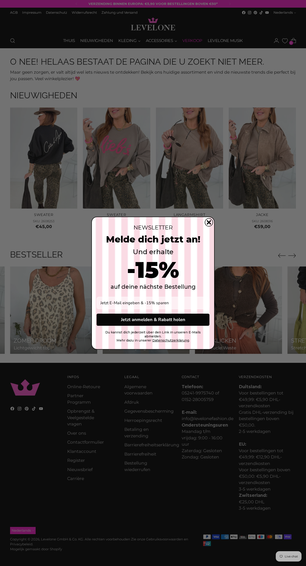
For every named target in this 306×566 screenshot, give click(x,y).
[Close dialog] (209, 222)
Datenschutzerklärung (170, 340)
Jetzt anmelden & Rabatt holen (153, 320)
